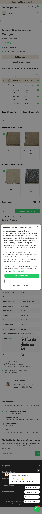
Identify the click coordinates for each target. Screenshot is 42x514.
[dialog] (21, 257)
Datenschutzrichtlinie (19, 271)
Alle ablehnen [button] (21, 281)
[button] (21, 286)
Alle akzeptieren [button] (21, 276)
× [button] (37, 227)
